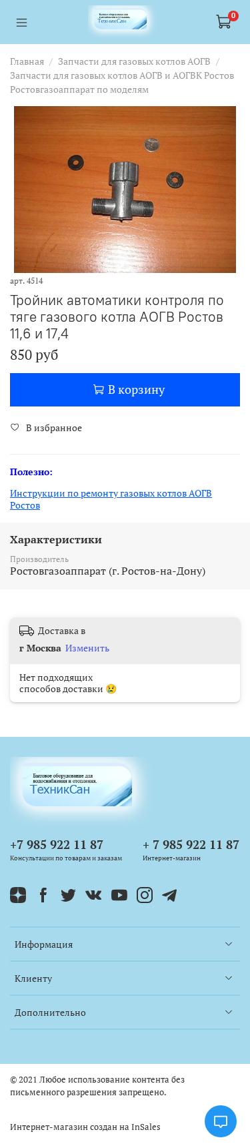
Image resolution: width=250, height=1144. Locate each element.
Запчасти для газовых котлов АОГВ (134, 61)
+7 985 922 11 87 (56, 844)
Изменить (87, 648)
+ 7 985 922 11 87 (191, 844)
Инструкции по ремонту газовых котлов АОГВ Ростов (111, 499)
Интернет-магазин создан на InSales (85, 1127)
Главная (27, 61)
